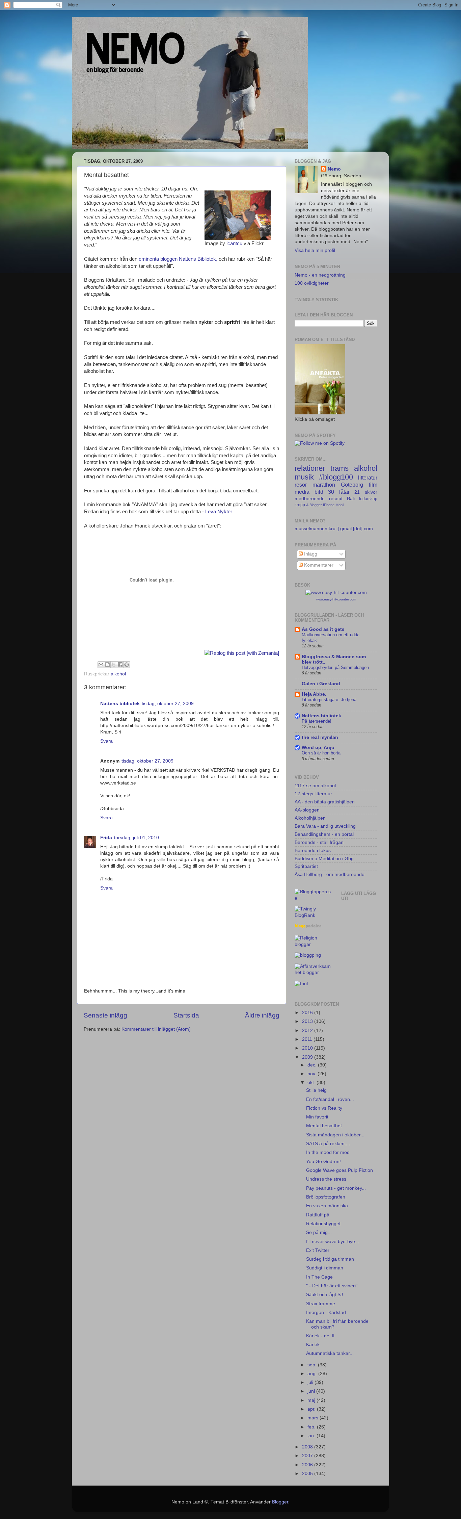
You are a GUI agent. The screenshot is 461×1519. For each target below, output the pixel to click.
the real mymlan (320, 737)
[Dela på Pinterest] (126, 664)
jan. (312, 1435)
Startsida (186, 1015)
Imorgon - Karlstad (326, 1312)
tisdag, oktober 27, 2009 (168, 703)
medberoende (310, 498)
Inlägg (310, 554)
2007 (308, 1455)
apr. (312, 1409)
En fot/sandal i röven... (330, 1099)
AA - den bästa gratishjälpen (325, 801)
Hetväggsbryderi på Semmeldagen (335, 667)
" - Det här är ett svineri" (331, 1285)
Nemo (334, 169)
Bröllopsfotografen (325, 1197)
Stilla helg (316, 1090)
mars (313, 1417)
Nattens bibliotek (120, 703)
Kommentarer (318, 565)
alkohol (118, 673)
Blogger (315, 505)
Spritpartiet (306, 866)
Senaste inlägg (105, 1015)
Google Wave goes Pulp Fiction (339, 1170)
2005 (308, 1473)
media (302, 492)
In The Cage (319, 1277)
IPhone (328, 505)
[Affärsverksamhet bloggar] (313, 972)
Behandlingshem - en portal (324, 834)
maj (312, 1400)
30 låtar (339, 492)
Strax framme (320, 1303)
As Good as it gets (323, 629)
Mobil (339, 505)
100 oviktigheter (312, 283)
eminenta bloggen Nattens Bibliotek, (178, 259)
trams (339, 468)
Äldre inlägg (262, 1015)
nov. (312, 1073)
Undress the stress (326, 1179)
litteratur (367, 477)
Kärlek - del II (320, 1335)
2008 (308, 1446)
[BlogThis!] (107, 664)
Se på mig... (319, 1232)
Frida (106, 837)
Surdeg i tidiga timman (330, 1259)
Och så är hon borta (321, 752)
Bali (351, 498)
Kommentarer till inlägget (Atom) (156, 1029)
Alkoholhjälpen (310, 818)
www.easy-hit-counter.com (336, 599)
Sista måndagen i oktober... (335, 1134)
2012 (308, 1030)
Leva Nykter (218, 511)
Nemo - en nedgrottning (320, 275)
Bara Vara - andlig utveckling (325, 826)
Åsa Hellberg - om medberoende (329, 874)
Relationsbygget (323, 1223)
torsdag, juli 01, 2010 (136, 837)
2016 (308, 1012)
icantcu (234, 243)
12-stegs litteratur (313, 793)
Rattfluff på (317, 1214)
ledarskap (368, 498)
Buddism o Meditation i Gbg (324, 858)
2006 (308, 1464)
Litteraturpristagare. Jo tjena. (330, 699)
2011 (308, 1039)
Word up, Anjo (318, 747)
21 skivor (365, 492)
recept (336, 498)
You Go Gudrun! (323, 1161)
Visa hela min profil (315, 250)
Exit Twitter (317, 1250)
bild (319, 492)
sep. (312, 1364)
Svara (106, 741)
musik (304, 477)
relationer (310, 468)
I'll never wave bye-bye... (332, 1241)
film (373, 485)
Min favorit (317, 1116)
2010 (308, 1048)
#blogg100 (336, 477)
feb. (312, 1427)
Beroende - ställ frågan (319, 842)
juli (311, 1382)
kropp (300, 505)
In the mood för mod (328, 1152)
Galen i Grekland (321, 683)
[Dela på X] (113, 664)
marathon (324, 485)
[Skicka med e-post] (101, 664)
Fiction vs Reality (324, 1108)
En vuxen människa (327, 1205)
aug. (312, 1373)
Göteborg (352, 485)
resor (301, 485)
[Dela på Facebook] (120, 664)
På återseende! (316, 721)
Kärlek (313, 1344)
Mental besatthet (324, 1125)
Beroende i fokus (313, 850)
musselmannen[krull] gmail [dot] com (334, 528)
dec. (312, 1064)
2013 (308, 1021)
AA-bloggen (307, 810)
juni (311, 1391)
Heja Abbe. (314, 694)
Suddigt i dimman (324, 1267)
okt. (312, 1082)
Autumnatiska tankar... (330, 1353)
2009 (308, 1057)
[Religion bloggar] (313, 944)
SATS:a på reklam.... (328, 1143)
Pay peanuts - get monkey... (336, 1188)
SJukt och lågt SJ (324, 1294)
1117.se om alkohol (315, 785)
